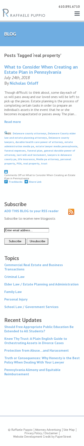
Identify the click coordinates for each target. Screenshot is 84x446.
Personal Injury (16, 299)
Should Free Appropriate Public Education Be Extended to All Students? (39, 329)
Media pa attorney (47, 159)
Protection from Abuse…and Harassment (36, 350)
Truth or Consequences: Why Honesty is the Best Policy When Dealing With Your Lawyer (42, 360)
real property (31, 163)
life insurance (26, 159)
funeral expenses (15, 150)
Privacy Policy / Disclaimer (41, 433)
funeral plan (34, 150)
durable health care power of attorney (39, 142)
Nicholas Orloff (24, 83)
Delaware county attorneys (29, 133)
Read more (12, 122)
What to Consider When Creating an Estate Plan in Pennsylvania (41, 69)
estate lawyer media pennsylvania (56, 146)
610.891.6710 (69, 6)
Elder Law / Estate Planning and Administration (41, 284)
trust (44, 163)
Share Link (35, 181)
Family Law (13, 292)
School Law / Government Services (31, 307)
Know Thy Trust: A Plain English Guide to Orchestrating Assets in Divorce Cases (35, 340)
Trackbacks (15, 181)
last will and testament (31, 154)
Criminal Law (14, 276)
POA (19, 163)
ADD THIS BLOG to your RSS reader (31, 211)
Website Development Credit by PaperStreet (42, 436)
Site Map (69, 430)
